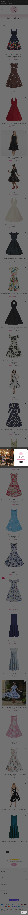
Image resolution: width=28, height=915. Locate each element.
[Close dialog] (27, 449)
